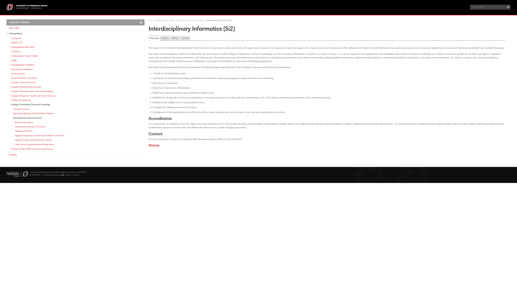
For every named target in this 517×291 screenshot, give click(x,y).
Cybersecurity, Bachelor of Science (30, 126)
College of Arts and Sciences (23, 82)
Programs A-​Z (16, 42)
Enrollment (15, 51)
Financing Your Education (22, 69)
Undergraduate (15, 33)
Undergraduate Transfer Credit (24, 56)
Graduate (13, 155)
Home (151, 20)
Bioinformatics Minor (24, 122)
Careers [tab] (185, 38)
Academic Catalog (29, 8)
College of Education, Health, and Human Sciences (33, 96)
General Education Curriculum (24, 78)
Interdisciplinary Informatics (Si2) (27, 118)
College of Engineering (21, 100)
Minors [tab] (175, 38)
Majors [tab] (165, 38)
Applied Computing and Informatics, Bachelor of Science (39, 135)
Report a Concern (72, 175)
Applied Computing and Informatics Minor (33, 140)
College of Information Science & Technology (186, 20)
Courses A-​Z (16, 38)
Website (154, 145)
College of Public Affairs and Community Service (32, 149)
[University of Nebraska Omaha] (17, 174)
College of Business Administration (26, 87)
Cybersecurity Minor (24, 131)
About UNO (14, 28)
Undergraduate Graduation (22, 65)
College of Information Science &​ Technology (30, 104)
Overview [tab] (154, 38)
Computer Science (21, 109)
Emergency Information (52, 175)
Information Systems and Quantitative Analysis (33, 113)
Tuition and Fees (18, 73)
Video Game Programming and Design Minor (34, 144)
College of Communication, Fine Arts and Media (32, 91)
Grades (14, 60)
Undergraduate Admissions (22, 47)
